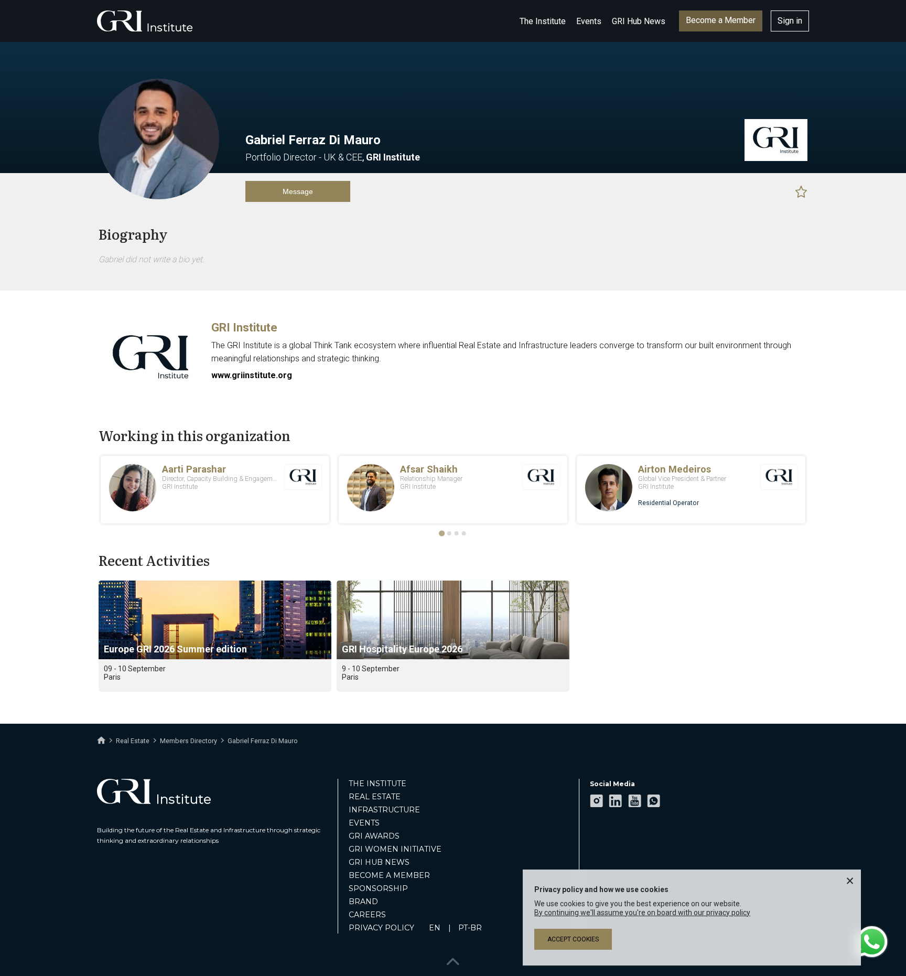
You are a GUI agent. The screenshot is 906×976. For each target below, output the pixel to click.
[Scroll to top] (453, 959)
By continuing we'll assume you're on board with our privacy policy (642, 912)
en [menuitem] (434, 927)
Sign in (790, 21)
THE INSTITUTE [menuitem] (377, 783)
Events (588, 21)
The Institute (543, 21)
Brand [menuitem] (363, 901)
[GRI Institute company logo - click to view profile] (151, 389)
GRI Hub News (638, 21)
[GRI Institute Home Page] (144, 20)
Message (298, 191)
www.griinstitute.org (251, 375)
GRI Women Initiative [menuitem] (395, 849)
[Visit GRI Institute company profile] (776, 158)
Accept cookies (573, 939)
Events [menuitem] (364, 823)
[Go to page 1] (442, 534)
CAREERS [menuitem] (367, 914)
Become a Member (721, 20)
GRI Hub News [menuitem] (379, 862)
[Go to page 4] (464, 533)
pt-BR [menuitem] (470, 927)
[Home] (101, 740)
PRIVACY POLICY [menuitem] (381, 927)
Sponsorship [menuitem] (378, 888)
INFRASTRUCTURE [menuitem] (384, 809)
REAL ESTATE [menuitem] (375, 796)
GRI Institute (244, 327)
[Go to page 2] (449, 533)
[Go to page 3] (457, 533)
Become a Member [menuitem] (389, 875)
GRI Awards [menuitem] (374, 836)
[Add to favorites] (801, 191)
